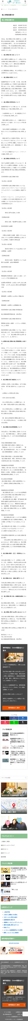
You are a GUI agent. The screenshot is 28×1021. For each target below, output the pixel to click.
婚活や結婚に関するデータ (11, 924)
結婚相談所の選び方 (9, 919)
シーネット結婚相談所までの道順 (13, 930)
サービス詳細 (7, 1012)
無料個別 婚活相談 (14, 943)
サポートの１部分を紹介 (10, 917)
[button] (23, 722)
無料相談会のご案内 (14, 707)
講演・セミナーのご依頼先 (11, 932)
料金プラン (7, 927)
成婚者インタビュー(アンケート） (13, 922)
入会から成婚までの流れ (10, 914)
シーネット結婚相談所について (14, 1016)
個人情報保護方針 (7, 1014)
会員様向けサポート (21, 1012)
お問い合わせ (20, 1014)
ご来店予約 (7, 912)
